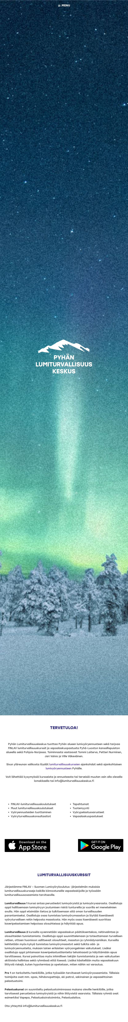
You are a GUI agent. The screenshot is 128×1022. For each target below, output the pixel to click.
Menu (66, 5)
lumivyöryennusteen (58, 768)
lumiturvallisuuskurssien (64, 764)
